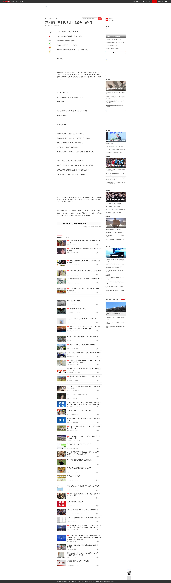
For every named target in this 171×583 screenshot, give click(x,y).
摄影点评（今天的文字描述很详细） (78, 394)
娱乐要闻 (108, 190)
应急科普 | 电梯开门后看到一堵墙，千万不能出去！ (82, 319)
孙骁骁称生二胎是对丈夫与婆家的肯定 (114, 203)
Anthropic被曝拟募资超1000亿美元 (113, 229)
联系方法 (80, 581)
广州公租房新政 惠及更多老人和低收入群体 (115, 42)
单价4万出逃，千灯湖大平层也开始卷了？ (74, 224)
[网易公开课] (138, 1)
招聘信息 (84, 581)
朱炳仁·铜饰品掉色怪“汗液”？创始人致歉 (79, 468)
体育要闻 (108, 156)
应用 (17, 1)
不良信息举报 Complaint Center (100, 581)
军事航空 (123, 299)
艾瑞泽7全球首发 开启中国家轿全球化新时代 (115, 264)
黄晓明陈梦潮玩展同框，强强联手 (113, 206)
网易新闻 (110, 18)
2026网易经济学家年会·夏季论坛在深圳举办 (115, 152)
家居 (110, 299)
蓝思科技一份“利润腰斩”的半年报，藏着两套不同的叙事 (83, 517)
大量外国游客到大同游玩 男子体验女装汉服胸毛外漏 (85, 271)
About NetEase (71, 581)
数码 (114, 299)
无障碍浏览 (21, 1)
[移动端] (134, 1)
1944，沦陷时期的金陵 (74, 301)
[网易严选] (143, 1)
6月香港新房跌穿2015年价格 (112, 48)
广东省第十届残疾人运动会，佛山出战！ (79, 410)
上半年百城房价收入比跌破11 (112, 45)
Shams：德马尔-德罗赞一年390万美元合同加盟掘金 (82, 510)
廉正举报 (108, 581)
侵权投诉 (112, 581)
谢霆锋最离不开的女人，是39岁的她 (113, 212)
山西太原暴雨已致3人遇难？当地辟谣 (78, 561)
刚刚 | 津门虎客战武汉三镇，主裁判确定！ (79, 460)
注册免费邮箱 (159, 1)
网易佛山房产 (51, 18)
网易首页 (13, 1)
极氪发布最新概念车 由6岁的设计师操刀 (114, 267)
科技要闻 (108, 216)
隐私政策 (92, 581)
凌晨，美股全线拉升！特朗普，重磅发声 (114, 146)
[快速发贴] (50, 33)
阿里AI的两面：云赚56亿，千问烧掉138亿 (115, 232)
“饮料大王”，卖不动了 (73, 476)
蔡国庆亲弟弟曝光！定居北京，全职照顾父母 (115, 209)
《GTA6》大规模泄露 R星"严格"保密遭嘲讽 (115, 326)
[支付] (147, 1)
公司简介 (76, 581)
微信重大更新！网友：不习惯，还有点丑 (79, 444)
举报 (101, 25)
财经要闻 (108, 130)
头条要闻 (108, 79)
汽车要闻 (108, 246)
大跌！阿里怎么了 (110, 143)
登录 (154, 1)
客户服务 (88, 581)
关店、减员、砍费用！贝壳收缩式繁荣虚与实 (115, 149)
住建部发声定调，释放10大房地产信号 (114, 39)
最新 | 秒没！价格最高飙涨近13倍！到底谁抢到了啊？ (83, 486)
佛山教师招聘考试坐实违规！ (78, 308)
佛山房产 (108, 26)
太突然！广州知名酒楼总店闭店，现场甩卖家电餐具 (82, 336)
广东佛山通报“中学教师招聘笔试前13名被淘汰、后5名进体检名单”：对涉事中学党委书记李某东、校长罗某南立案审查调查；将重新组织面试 (84, 537)
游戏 (107, 299)
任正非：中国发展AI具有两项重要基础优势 (115, 239)
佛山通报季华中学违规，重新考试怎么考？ (82, 344)
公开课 (117, 299)
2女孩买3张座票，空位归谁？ (76, 502)
